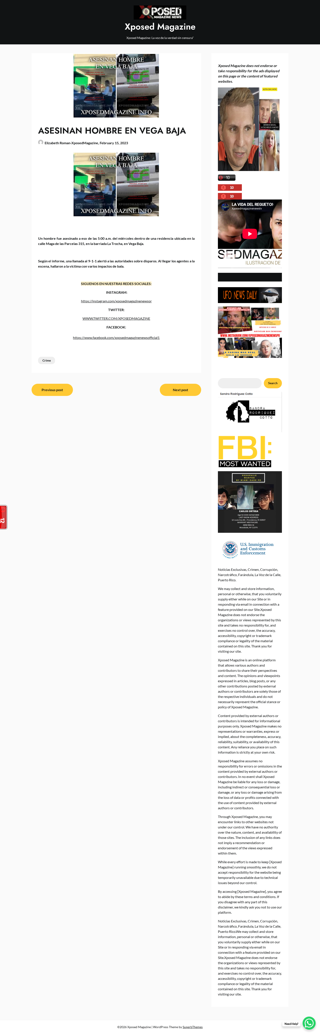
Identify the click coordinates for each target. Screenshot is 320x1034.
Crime (46, 360)
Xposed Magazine (160, 26)
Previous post (52, 390)
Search (273, 383)
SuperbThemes (193, 1027)
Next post (180, 390)
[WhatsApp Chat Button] (309, 1023)
